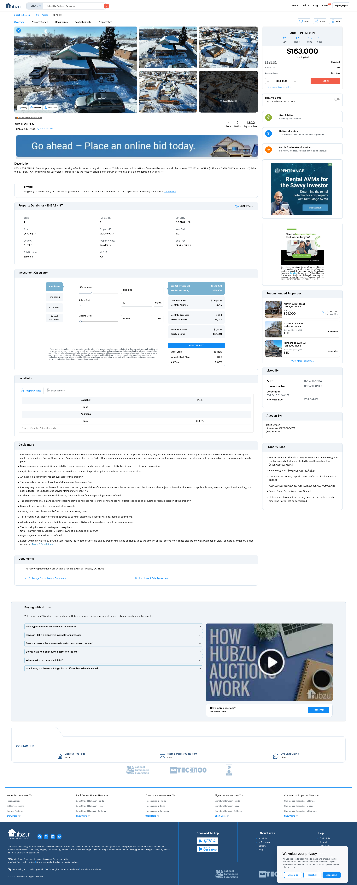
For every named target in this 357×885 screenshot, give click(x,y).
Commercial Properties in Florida (299, 801)
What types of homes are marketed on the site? (51, 627)
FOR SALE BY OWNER (278, 395)
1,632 (250, 122)
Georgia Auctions (15, 811)
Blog (315, 5)
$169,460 (335, 73)
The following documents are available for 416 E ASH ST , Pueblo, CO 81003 (64, 569)
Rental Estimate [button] (83, 22)
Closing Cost (85, 316)
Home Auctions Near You (20, 795)
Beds (228, 126)
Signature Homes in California (229, 811)
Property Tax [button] (105, 22)
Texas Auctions (13, 801)
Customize (293, 875)
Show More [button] (12, 816)
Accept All (331, 875)
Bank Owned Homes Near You (92, 795)
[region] (302, 36)
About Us (263, 838)
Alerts (326, 5)
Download (294, 273)
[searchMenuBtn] (106, 6)
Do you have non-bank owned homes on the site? (52, 652)
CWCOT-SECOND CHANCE (29, 118)
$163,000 (302, 51)
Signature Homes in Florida (227, 801)
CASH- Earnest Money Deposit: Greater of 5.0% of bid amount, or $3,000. (303, 478)
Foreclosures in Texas (155, 806)
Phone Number (275, 400)
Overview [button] (19, 22)
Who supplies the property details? (44, 660)
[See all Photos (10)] (228, 85)
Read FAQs (319, 710)
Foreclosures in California (157, 811)
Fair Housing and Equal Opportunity (28, 869)
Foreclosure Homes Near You (160, 795)
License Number (276, 386)
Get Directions (46, 129)
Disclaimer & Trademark (91, 869)
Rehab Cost (84, 300)
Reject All (312, 875)
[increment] (295, 81)
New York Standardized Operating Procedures (57, 862)
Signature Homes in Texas (227, 806)
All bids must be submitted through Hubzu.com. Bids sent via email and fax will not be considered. (301, 499)
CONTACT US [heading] (25, 746)
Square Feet (251, 126)
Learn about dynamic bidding (279, 87)
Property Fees (275, 447)
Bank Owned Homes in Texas (89, 806)
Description (21, 163)
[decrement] (268, 81)
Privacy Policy (289, 867)
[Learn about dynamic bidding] (281, 81)
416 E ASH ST (25, 124)
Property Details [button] (40, 22)
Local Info (25, 378)
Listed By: (272, 370)
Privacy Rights (52, 869)
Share (322, 21)
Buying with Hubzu (37, 607)
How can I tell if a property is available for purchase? (53, 635)
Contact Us (325, 838)
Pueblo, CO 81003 (34, 129)
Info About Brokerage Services (24, 859)
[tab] (31, 390)
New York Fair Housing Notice (21, 862)
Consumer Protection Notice (56, 859)
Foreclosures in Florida (155, 801)
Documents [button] (61, 22)
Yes (338, 68)
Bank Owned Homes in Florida (90, 801)
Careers (262, 846)
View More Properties (302, 361)
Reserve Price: (271, 73)
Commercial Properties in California (300, 811)
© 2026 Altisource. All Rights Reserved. (26, 877)
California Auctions (15, 806)
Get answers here (218, 712)
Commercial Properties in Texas (298, 806)
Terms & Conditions (70, 869)
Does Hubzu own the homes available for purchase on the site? (59, 643)
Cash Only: (270, 68)
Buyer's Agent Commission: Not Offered (290, 491)
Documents (26, 558)
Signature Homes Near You (229, 795)
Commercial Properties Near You (301, 795)
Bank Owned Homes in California (91, 811)
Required (335, 62)
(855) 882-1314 (311, 399)
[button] (22, 15)
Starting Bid (302, 57)
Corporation (274, 392)
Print (338, 21)
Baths (237, 126)
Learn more (170, 192)
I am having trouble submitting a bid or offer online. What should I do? (63, 668)
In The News (264, 842)
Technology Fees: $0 (292, 471)
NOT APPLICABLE (313, 381)
